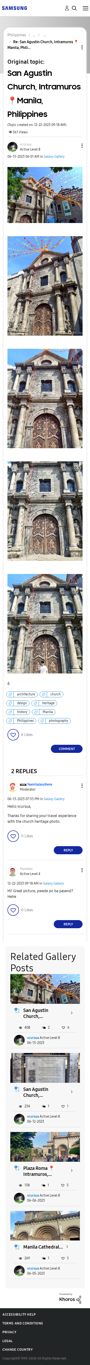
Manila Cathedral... (43, 1247)
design (22, 703)
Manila (48, 712)
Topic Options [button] (74, 47)
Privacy (9, 1332)
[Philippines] (14, 7)
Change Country (17, 1350)
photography (58, 721)
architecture (26, 694)
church (55, 694)
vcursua (33, 1038)
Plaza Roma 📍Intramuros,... (38, 1171)
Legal (7, 1341)
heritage (48, 703)
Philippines (25, 721)
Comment (67, 749)
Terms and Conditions (22, 1323)
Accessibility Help (19, 1315)
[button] (74, 145)
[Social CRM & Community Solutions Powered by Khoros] (70, 1298)
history (22, 712)
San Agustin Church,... (35, 1013)
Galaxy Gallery (54, 157)
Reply (68, 850)
